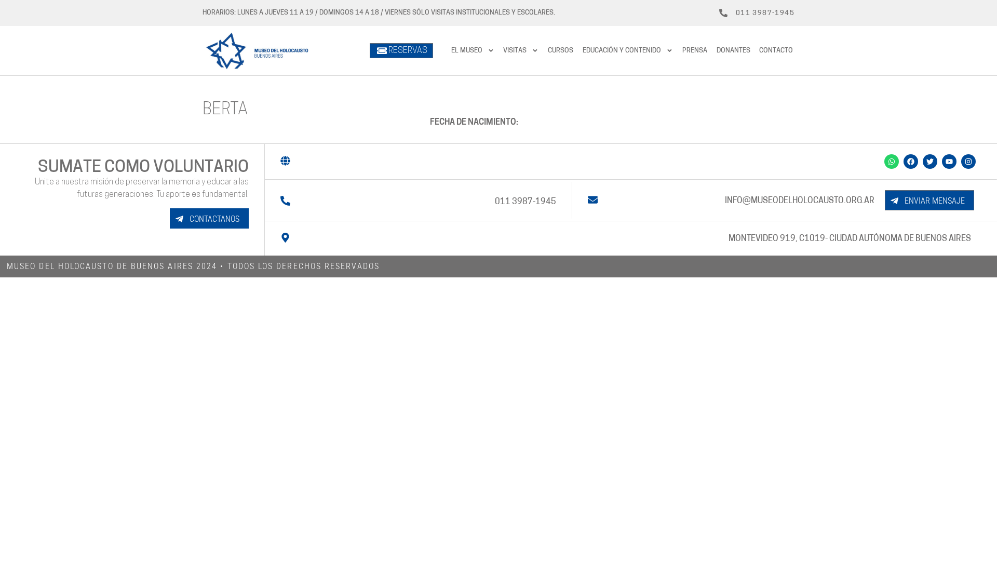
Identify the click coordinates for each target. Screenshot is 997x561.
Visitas (515, 50)
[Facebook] (911, 161)
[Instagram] (968, 161)
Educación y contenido (622, 50)
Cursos (560, 50)
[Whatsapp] (891, 161)
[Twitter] (930, 161)
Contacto (776, 50)
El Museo (466, 50)
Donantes (733, 50)
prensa (694, 50)
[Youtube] (949, 161)
